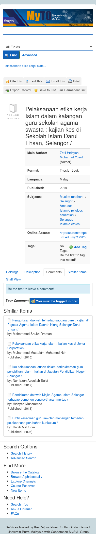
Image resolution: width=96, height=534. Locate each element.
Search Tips (19, 504)
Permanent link (75, 90)
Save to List (47, 90)
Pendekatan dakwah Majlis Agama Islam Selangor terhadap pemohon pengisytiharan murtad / (45, 397)
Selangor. (66, 219)
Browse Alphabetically (26, 476)
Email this (58, 81)
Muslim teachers (71, 196)
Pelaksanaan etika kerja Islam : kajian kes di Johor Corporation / (46, 345)
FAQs (15, 513)
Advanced (29, 54)
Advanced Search (23, 458)
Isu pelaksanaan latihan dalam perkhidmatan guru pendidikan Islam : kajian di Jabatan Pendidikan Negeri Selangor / (46, 371)
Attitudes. (67, 205)
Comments (54, 271)
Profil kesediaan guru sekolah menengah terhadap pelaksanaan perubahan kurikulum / (45, 420)
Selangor (66, 201)
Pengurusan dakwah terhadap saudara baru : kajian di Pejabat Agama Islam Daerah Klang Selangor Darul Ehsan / (48, 324)
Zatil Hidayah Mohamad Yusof (71, 155)
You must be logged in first (56, 301)
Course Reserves (23, 485)
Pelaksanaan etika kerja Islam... (24, 66)
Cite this (16, 81)
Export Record (20, 90)
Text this (36, 81)
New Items (18, 490)
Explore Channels (23, 481)
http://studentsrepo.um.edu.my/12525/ (74, 235)
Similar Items (77, 271)
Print (76, 81)
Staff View (13, 279)
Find (13, 54)
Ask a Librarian (21, 509)
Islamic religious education (71, 212)
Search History (21, 453)
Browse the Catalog (25, 472)
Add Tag (80, 246)
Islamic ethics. (70, 223)
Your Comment (17, 300)
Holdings (12, 271)
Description (32, 271)
